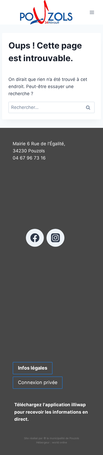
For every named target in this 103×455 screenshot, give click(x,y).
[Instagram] (55, 238)
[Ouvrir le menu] (92, 12)
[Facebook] (35, 238)
